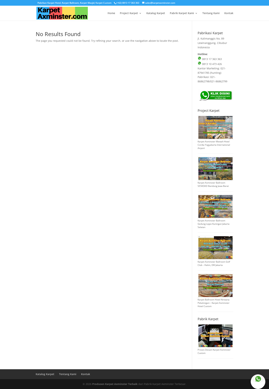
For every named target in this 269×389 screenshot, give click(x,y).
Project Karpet (129, 13)
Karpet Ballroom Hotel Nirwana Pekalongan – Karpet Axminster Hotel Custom (213, 303)
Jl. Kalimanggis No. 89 (211, 38)
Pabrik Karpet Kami (182, 13)
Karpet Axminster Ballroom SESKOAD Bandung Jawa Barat (213, 184)
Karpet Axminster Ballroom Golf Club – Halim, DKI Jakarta (214, 263)
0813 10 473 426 (211, 64)
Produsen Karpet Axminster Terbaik (115, 384)
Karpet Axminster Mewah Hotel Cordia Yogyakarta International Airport (214, 145)
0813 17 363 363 (211, 59)
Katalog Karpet (155, 13)
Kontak (228, 13)
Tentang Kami (211, 13)
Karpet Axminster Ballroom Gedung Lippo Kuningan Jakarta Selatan (213, 224)
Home (111, 13)
